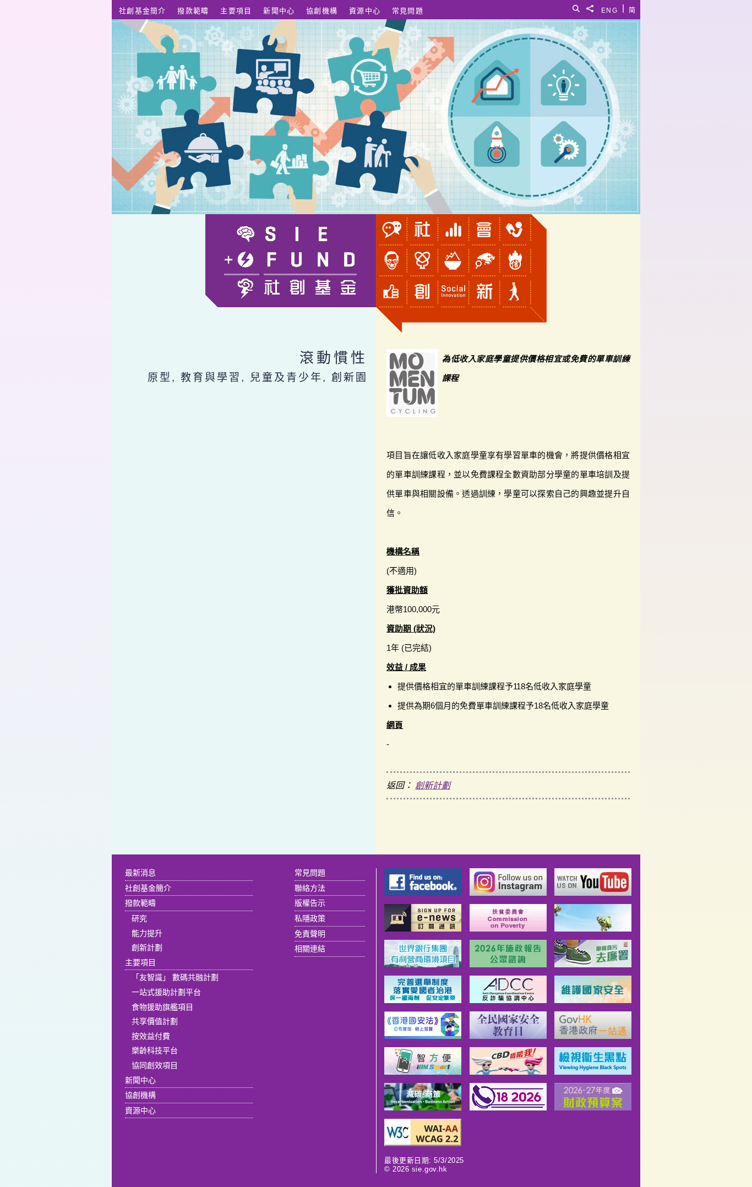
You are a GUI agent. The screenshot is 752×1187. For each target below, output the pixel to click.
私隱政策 (310, 918)
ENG (609, 8)
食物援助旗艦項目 (162, 1007)
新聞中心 (279, 11)
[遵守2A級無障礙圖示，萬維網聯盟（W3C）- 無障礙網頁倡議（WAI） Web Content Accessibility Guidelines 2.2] (422, 1143)
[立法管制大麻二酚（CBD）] (508, 1071)
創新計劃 (432, 785)
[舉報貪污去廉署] (592, 964)
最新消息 (140, 872)
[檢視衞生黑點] (592, 1071)
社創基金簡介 (142, 11)
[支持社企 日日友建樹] (592, 928)
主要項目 (236, 11)
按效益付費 (151, 1036)
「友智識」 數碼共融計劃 (175, 977)
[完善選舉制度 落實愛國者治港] (422, 1000)
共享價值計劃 (155, 1021)
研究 (139, 918)
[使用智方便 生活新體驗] (422, 1071)
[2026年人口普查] (508, 1107)
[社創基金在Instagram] (508, 892)
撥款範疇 (193, 11)
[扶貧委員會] (508, 928)
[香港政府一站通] (592, 1036)
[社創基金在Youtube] (592, 892)
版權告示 (310, 903)
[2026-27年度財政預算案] (592, 1107)
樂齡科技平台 (155, 1050)
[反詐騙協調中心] (508, 1000)
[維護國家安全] (592, 1000)
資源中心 (364, 11)
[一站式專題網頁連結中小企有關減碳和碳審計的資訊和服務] (422, 1107)
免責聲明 (310, 933)
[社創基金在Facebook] (422, 892)
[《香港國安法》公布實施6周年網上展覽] (422, 1036)
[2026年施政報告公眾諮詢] (508, 964)
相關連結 (310, 948)
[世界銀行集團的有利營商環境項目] (422, 964)
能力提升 (147, 933)
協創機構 (321, 11)
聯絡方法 (310, 888)
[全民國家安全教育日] (508, 1036)
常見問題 (407, 11)
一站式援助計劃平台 (166, 992)
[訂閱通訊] (422, 928)
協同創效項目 (155, 1065)
